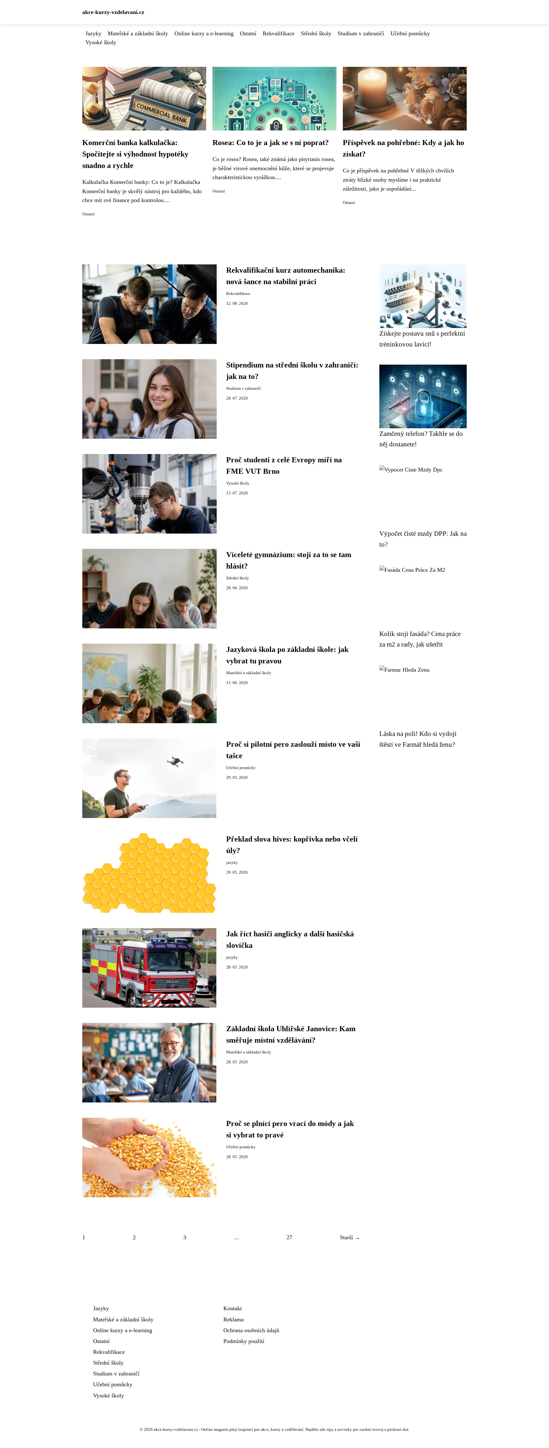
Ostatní (248, 33)
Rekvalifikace (279, 33)
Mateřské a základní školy (138, 33)
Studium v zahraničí (361, 33)
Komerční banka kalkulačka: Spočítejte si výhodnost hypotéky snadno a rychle (135, 154)
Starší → (350, 1237)
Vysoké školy (100, 42)
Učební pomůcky (410, 33)
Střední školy (316, 33)
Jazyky (93, 33)
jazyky (232, 862)
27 (289, 1237)
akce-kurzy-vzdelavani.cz (113, 12)
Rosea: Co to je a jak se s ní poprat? (271, 142)
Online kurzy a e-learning (204, 33)
